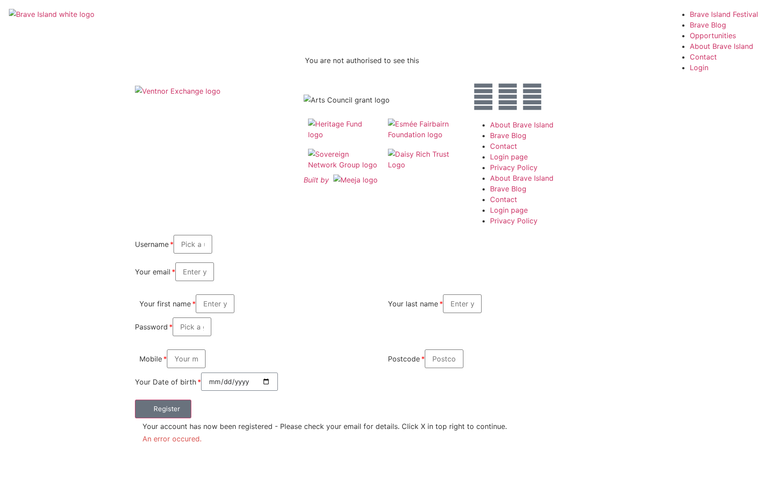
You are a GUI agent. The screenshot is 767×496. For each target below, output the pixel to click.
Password (151, 326)
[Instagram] (483, 97)
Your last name (413, 303)
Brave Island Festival (724, 14)
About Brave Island (522, 124)
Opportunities (713, 35)
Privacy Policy (514, 167)
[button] (163, 409)
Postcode (404, 358)
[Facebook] (532, 97)
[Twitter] (508, 97)
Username (152, 244)
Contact (503, 146)
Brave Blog (708, 24)
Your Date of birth (165, 381)
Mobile (150, 358)
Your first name (165, 303)
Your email (152, 271)
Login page (509, 156)
